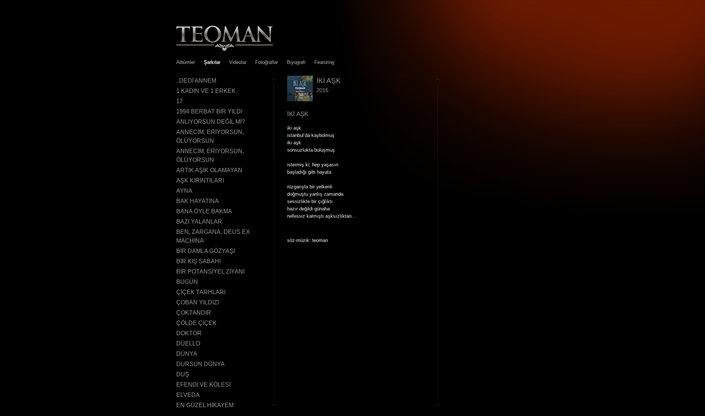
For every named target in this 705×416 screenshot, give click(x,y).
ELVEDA (188, 395)
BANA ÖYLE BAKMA (204, 211)
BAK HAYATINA (197, 201)
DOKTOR (189, 333)
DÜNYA (186, 354)
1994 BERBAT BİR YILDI (209, 111)
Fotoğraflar (266, 62)
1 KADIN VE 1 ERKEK (206, 91)
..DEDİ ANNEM (196, 80)
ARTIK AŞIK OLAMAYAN (209, 170)
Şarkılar (212, 62)
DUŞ (182, 374)
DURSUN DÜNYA (200, 364)
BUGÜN (187, 282)
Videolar (237, 62)
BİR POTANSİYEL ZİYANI (210, 271)
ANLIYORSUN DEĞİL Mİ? (210, 122)
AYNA (184, 191)
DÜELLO (188, 343)
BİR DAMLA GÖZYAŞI (205, 251)
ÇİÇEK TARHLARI (200, 292)
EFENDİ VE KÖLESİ (203, 384)
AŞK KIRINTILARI (200, 180)
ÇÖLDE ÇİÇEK (196, 323)
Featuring (324, 62)
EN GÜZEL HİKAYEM (205, 405)
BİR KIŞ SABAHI (198, 261)
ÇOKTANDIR (193, 313)
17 (179, 101)
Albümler (185, 62)
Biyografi (296, 62)
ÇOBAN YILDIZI (197, 302)
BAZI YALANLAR (199, 221)
